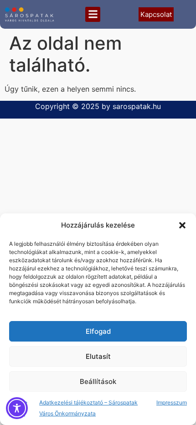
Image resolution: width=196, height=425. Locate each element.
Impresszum (171, 402)
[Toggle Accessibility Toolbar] (17, 408)
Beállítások (98, 381)
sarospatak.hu (137, 106)
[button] (182, 225)
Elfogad (98, 331)
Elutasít (98, 356)
